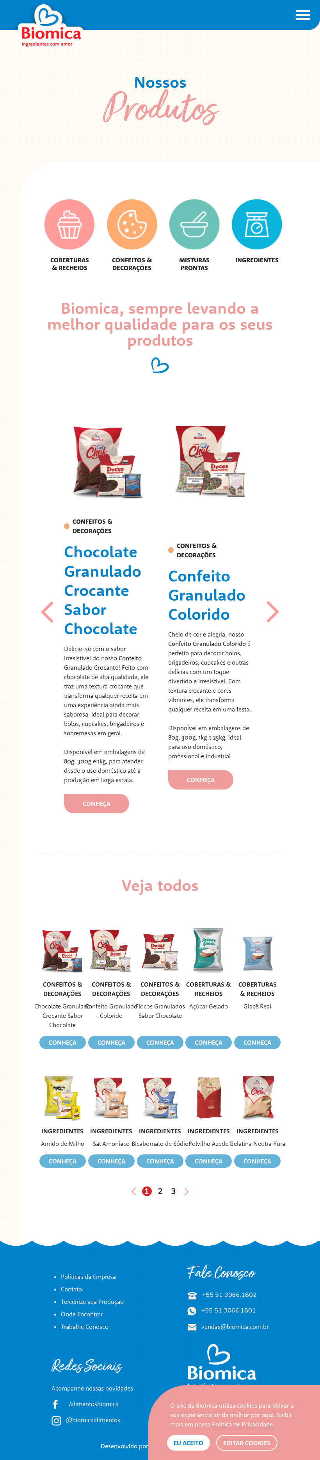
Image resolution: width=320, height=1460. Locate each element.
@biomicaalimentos (92, 1420)
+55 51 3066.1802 (228, 1295)
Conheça (62, 1042)
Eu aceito (188, 1443)
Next (272, 612)
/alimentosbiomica (93, 1404)
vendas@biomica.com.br (234, 1326)
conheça (96, 803)
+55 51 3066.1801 (227, 1310)
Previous (48, 612)
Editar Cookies (246, 1443)
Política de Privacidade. (243, 1424)
